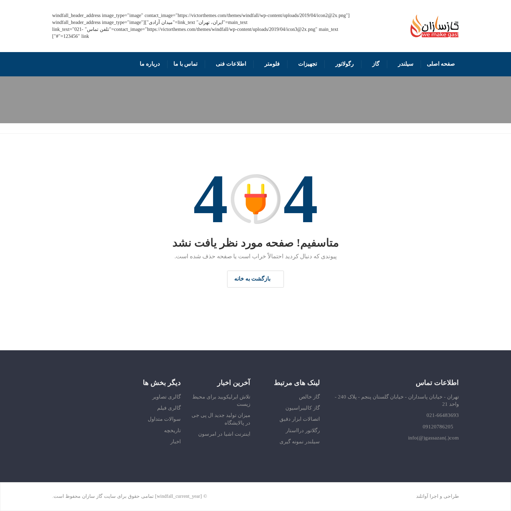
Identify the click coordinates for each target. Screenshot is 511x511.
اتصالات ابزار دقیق (299, 419)
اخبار (175, 441)
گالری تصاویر (166, 397)
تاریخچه (172, 430)
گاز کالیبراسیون (302, 408)
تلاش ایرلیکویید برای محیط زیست (221, 400)
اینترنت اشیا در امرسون (224, 434)
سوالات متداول (164, 419)
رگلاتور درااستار (303, 430)
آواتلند (422, 496)
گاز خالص (309, 397)
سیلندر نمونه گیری (299, 441)
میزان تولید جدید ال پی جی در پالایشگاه (221, 418)
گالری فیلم (169, 408)
